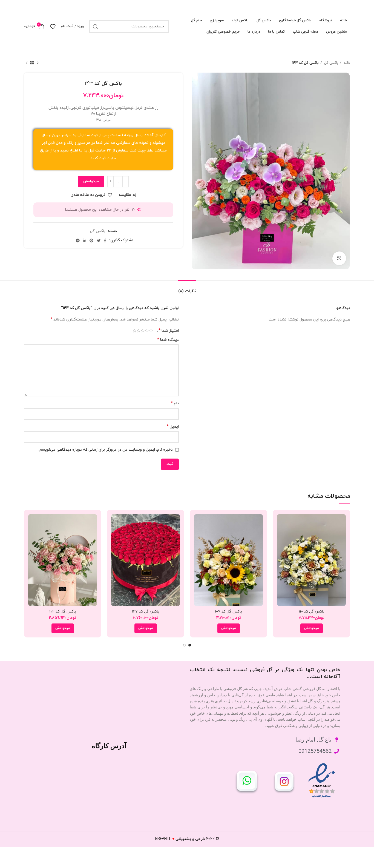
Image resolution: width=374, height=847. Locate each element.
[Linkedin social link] (84, 240)
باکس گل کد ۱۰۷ (228, 611)
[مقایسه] (281, 523)
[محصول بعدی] (26, 63)
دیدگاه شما (168, 340)
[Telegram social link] (77, 240)
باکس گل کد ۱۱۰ (311, 611)
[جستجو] (95, 26)
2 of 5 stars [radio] (147, 331)
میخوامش (91, 181)
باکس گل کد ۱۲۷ (145, 611)
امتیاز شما (169, 330)
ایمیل (173, 427)
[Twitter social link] (98, 240)
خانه (346, 62)
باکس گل (330, 62)
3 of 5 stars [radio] (143, 331)
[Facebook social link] (105, 240)
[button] (311, 628)
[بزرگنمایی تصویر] (339, 258)
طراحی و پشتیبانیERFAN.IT (180, 839)
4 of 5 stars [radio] (139, 331)
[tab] (187, 288)
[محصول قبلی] (37, 63)
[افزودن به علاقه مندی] (281, 547)
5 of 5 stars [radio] (135, 331)
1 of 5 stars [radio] (151, 331)
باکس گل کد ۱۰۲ (62, 611)
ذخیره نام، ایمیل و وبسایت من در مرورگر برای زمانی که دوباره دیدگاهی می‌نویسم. (106, 449)
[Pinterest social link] (91, 240)
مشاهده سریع (281, 535)
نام (175, 403)
